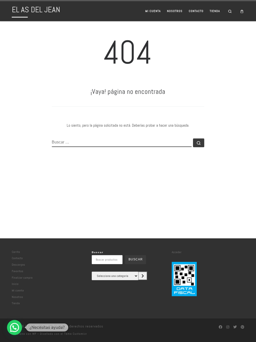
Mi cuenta (18, 290)
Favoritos (17, 271)
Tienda (16, 303)
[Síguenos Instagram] (227, 327)
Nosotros (17, 297)
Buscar (98, 252)
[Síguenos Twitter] (235, 327)
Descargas (18, 264)
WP (34, 333)
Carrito (16, 252)
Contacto (17, 258)
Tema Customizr (75, 333)
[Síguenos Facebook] (220, 327)
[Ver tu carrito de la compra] (242, 11)
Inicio (15, 284)
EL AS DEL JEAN (37, 326)
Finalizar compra (22, 277)
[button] (14, 327)
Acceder (177, 252)
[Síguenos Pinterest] (242, 327)
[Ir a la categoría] (142, 276)
